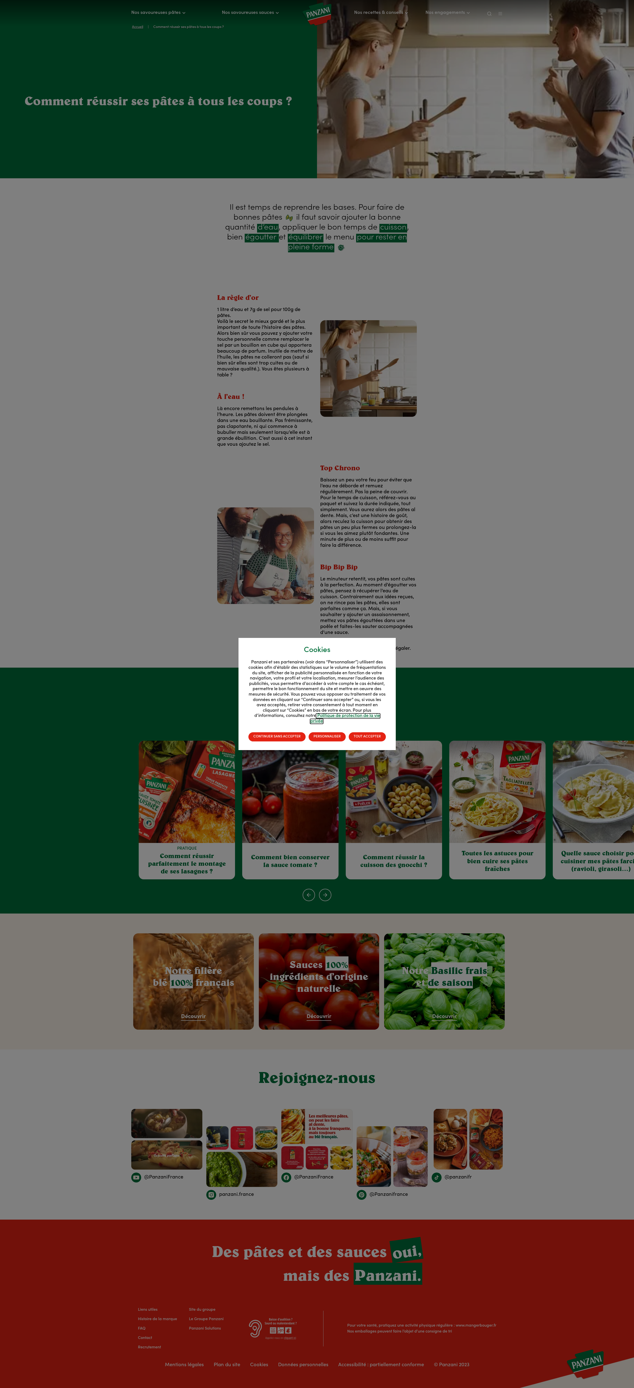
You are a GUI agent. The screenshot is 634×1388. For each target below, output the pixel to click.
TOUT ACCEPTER (367, 736)
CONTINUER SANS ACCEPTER (277, 736)
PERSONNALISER (327, 736)
